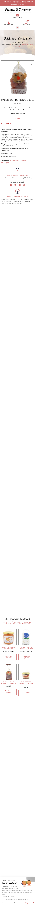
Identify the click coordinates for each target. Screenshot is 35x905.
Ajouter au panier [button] (9, 691)
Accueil (13, 42)
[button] (17, 27)
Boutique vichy (17, 17)
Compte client (8, 24)
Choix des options (8, 657)
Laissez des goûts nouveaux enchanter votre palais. (17, 12)
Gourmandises (16, 45)
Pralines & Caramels (17, 9)
